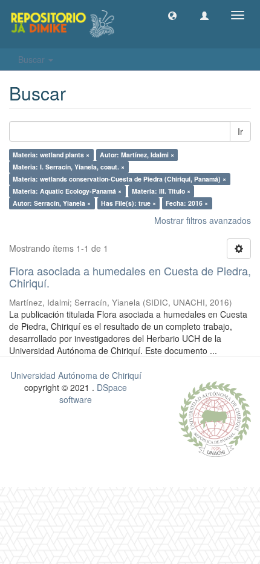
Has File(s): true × (128, 203)
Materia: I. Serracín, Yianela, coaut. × (69, 166)
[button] (172, 15)
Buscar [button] (32, 59)
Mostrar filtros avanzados (202, 220)
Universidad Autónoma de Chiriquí (75, 375)
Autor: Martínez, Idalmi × (137, 154)
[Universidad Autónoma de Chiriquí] (214, 418)
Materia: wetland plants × (51, 154)
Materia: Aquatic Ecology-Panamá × (67, 190)
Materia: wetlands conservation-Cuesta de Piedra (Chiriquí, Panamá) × (119, 178)
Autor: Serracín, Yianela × (52, 203)
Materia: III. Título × (161, 190)
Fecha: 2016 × (187, 203)
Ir (240, 131)
